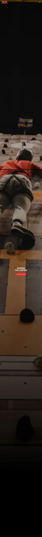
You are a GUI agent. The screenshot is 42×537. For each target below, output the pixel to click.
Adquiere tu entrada (21, 274)
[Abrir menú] (40, 2)
